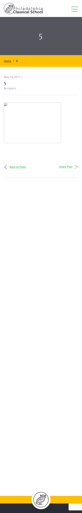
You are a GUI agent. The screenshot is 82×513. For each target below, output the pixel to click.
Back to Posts (18, 167)
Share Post (65, 166)
